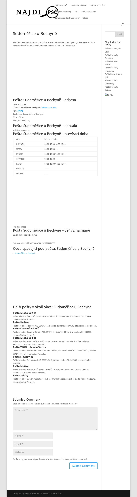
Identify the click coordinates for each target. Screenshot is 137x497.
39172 (20, 111)
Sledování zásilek (78, 5)
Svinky (24, 375)
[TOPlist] (109, 95)
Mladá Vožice (28, 312)
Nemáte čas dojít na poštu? (66, 18)
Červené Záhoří (29, 328)
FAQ (76, 12)
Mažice (24, 366)
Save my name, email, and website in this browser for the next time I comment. (51, 459)
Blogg (85, 18)
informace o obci (48, 107)
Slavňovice (26, 356)
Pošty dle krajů (96, 5)
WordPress (57, 493)
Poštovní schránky (62, 12)
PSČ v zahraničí (89, 12)
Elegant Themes (32, 493)
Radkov (24, 322)
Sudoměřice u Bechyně (25, 253)
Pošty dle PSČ (60, 5)
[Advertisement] (55, 74)
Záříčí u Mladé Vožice (33, 347)
